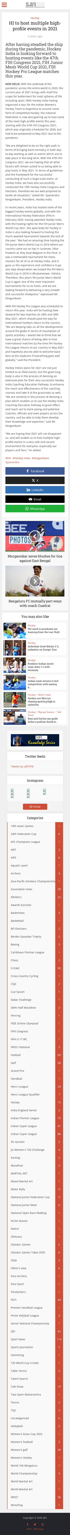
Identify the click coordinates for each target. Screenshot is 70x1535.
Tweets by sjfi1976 (22, 766)
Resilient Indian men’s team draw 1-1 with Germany (41, 667)
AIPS (29, 1529)
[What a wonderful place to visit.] (19, 789)
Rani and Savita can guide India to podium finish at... (43, 720)
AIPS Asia (38, 1529)
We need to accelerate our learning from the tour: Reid (44, 630)
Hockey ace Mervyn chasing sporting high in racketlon (41, 701)
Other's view (44, 694)
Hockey (35, 18)
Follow (36, 806)
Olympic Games (46, 712)
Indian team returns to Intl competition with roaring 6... (43, 684)
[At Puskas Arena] (35, 789)
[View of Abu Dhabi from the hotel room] (51, 793)
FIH (9, 458)
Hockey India (22, 458)
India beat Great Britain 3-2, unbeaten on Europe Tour (43, 648)
